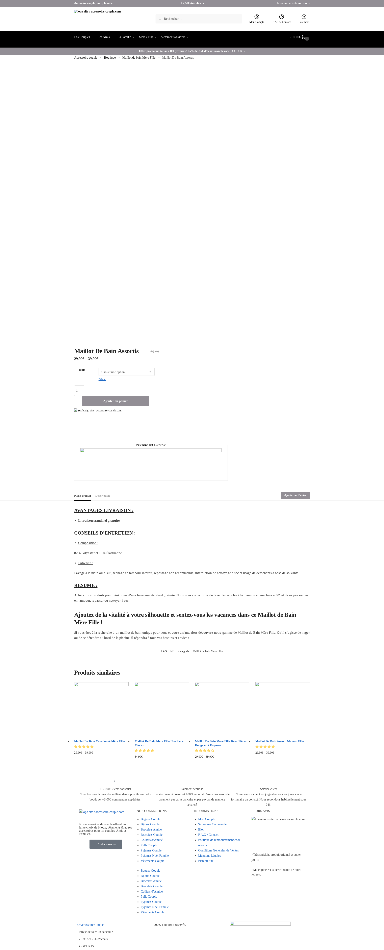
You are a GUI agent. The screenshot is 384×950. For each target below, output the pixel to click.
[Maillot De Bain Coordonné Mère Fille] (101, 709)
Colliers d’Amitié (152, 840)
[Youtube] (267, 891)
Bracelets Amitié (151, 829)
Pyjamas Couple (151, 850)
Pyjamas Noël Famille (155, 855)
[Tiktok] (257, 903)
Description (102, 495)
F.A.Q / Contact (282, 22)
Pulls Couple (149, 845)
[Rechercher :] (199, 18)
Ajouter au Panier (295, 495)
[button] (84, 746)
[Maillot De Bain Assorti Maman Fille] (282, 709)
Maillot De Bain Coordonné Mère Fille (99, 741)
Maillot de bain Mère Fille (138, 57)
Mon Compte (256, 22)
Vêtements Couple (152, 861)
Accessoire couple (85, 57)
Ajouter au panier (115, 401)
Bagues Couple (150, 819)
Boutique (110, 57)
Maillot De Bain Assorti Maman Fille (279, 741)
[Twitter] (257, 891)
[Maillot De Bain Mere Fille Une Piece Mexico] (162, 709)
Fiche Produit (82, 495)
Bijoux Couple (150, 824)
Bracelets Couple (151, 834)
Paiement (304, 22)
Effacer (102, 379)
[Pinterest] (289, 891)
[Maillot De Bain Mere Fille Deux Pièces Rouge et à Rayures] (222, 709)
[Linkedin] (278, 891)
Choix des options (101, 763)
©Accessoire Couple (90, 924)
